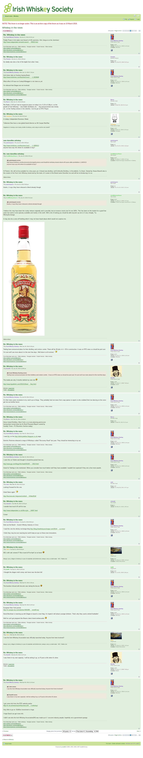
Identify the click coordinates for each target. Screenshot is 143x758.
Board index (8, 16)
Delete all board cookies (118, 743)
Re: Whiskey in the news (14, 35)
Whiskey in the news (12, 27)
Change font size (138, 16)
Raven (8, 101)
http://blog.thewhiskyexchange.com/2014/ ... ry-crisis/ (47, 529)
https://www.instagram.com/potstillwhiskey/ (14, 51)
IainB (7, 569)
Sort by (74, 731)
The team (108, 743)
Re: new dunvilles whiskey (13, 154)
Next (138, 731)
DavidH (8, 368)
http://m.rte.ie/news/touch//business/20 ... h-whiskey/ (20, 705)
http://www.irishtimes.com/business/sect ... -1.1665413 (21, 145)
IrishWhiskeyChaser (11, 156)
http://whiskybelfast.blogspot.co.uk (26, 436)
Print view (134, 16)
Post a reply (5, 30)
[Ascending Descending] (92, 731)
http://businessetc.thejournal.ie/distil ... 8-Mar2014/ (19, 496)
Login (138, 19)
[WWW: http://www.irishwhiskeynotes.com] (112, 387)
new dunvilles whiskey (12, 140)
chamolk (8, 503)
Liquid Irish (11, 388)
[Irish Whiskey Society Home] (39, 7)
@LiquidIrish (11, 390)
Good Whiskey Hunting (12, 37)
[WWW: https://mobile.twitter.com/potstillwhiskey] (112, 50)
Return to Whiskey (9, 739)
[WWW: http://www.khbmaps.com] (112, 134)
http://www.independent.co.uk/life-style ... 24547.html (20, 510)
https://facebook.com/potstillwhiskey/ (13, 50)
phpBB (64, 746)
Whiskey (16, 16)
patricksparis (9, 142)
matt (7, 484)
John (7, 549)
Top (139, 53)
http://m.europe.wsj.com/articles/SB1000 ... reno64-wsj (21, 610)
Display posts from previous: (54, 731)
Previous (6, 731)
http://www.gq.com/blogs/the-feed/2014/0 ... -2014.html (21, 464)
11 (139, 30)
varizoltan (9, 116)
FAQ (126, 19)
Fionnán (8, 59)
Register (132, 19)
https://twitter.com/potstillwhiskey (12, 48)
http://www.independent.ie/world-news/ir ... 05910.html (20, 42)
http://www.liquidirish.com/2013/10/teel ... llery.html (19, 384)
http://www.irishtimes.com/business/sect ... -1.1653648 (21, 77)
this (8, 436)
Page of (118, 30)
